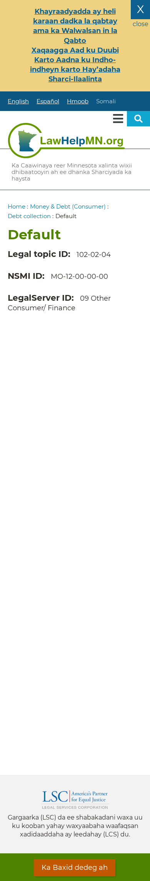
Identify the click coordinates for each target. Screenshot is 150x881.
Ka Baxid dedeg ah (75, 867)
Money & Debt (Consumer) (68, 206)
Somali (106, 101)
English (18, 101)
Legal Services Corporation (75, 799)
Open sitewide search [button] (138, 118)
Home (16, 206)
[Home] (66, 141)
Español (48, 101)
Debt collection (29, 216)
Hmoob (77, 101)
